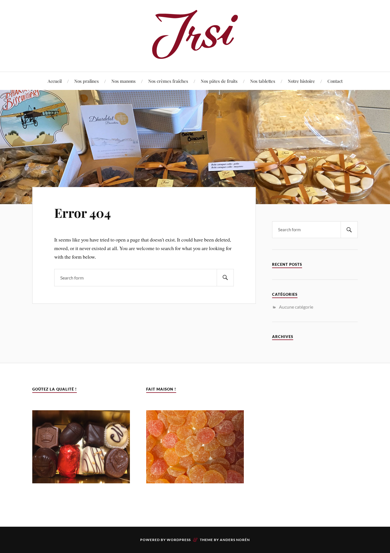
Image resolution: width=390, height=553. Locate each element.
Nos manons (123, 81)
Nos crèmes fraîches (168, 81)
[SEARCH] (225, 277)
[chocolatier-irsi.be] (195, 54)
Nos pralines (86, 81)
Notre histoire (301, 81)
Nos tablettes (262, 81)
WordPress (179, 540)
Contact (335, 81)
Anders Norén (235, 540)
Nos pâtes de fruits (219, 81)
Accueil (55, 81)
